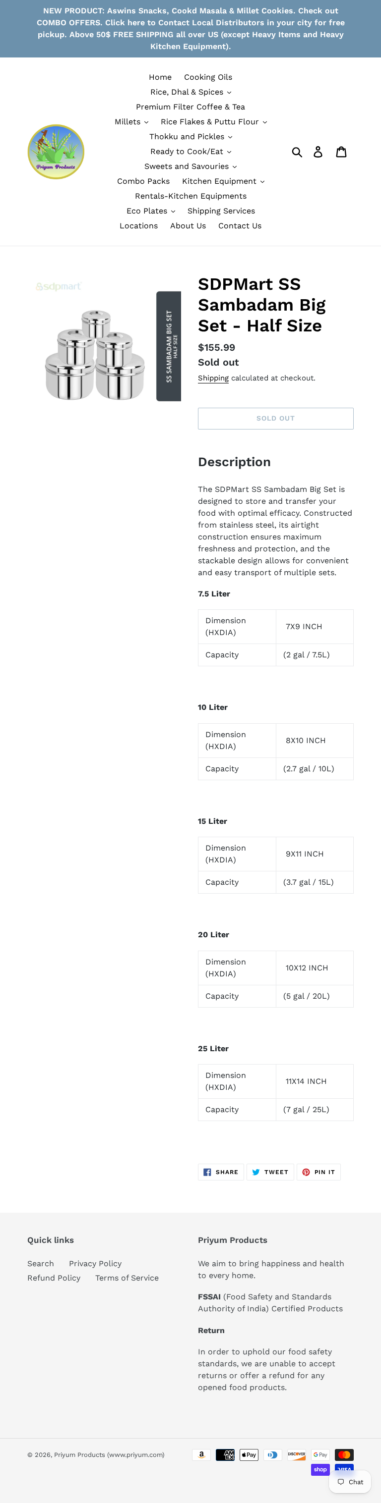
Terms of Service (127, 1278)
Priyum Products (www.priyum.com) (109, 1454)
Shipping (213, 378)
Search (40, 1263)
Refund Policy (53, 1278)
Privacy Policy (95, 1263)
